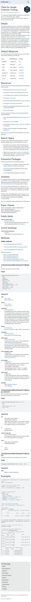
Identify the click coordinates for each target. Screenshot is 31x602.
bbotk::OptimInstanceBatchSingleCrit (10, 211)
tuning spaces (12, 98)
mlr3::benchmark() (5, 35)
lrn (7, 486)
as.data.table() (16, 180)
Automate (5, 110)
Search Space (5, 573)
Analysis (4, 577)
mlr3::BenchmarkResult (10, 357)
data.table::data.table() (11, 418)
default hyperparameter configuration (16, 124)
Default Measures (6, 568)
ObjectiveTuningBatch (18, 26)
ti (7, 493)
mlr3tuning (4, 2)
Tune (4, 95)
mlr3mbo (5, 173)
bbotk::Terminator (26, 38)
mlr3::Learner (22, 224)
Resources (4, 570)
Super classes (5, 580)
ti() (14, 16)
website (26, 92)
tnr (6, 505)
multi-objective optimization (15, 103)
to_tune (7, 487)
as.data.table (4, 530)
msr (9, 498)
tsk (6, 482)
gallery (4, 113)
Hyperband (9, 128)
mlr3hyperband (6, 168)
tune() (25, 18)
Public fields (5, 582)
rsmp (10, 497)
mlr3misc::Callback (12, 384)
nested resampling (25, 100)
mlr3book (6, 87)
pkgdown (8, 598)
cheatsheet (5, 132)
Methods (4, 586)
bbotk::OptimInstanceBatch (7, 209)
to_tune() (13, 145)
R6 (15, 268)
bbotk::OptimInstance (18, 207)
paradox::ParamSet (21, 152)
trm (10, 499)
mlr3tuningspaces (7, 164)
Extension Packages (7, 575)
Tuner (4, 16)
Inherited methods (6, 252)
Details (3, 566)
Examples (4, 589)
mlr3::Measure (8, 327)
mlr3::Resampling (9, 310)
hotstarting (12, 121)
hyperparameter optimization (19, 89)
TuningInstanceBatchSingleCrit (9, 275)
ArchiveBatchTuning (20, 36)
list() (6, 232)
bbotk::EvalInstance (6, 207)
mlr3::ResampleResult (6, 183)
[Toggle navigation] (28, 2)
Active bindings (5, 584)
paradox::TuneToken (9, 344)
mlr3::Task (7, 298)
